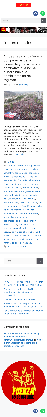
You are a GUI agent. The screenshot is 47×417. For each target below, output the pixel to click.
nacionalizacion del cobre (16, 217)
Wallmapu (27, 243)
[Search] (43, 20)
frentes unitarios (30, 187)
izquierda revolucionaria (23, 198)
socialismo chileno (20, 235)
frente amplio (10, 180)
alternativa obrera (15, 165)
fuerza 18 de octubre (14, 191)
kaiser (34, 202)
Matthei (17, 210)
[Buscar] (40, 261)
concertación (21, 173)
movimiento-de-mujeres (26, 213)
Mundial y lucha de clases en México (21, 299)
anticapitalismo (32, 165)
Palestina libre (10, 224)
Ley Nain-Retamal (26, 206)
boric (6, 169)
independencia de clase (15, 195)
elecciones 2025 (20, 176)
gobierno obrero (32, 191)
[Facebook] (35, 13)
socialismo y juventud (28, 239)
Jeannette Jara (11, 202)
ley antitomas (10, 206)
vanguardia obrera (12, 243)
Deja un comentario (16, 246)
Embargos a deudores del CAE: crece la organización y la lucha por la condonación (23, 292)
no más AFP (33, 221)
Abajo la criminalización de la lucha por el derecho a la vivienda (23, 343)
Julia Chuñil (24, 202)
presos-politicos (26, 224)
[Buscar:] (20, 261)
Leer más (19, 154)
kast (41, 202)
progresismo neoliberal (15, 228)
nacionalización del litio (15, 221)
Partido (10, 162)
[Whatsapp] (42, 13)
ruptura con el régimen (22, 232)
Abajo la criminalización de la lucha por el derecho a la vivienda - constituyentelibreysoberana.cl (22, 336)
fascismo (33, 176)
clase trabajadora (18, 169)
